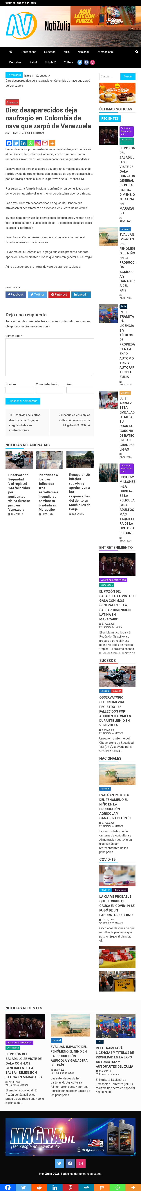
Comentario (14, 336)
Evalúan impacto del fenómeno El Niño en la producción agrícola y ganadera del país (127, 262)
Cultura (68, 62)
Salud (33, 62)
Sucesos (49, 52)
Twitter (38, 294)
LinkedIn (82, 294)
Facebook (17, 294)
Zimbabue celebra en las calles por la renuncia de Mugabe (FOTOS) (74, 420)
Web (69, 384)
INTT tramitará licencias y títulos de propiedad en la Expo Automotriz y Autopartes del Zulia (127, 344)
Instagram (81, 1163)
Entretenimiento (116, 547)
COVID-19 (107, 859)
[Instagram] (38, 143)
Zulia (67, 52)
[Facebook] (9, 143)
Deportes (15, 62)
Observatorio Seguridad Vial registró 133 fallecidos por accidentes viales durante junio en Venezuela (115, 711)
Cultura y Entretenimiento (126, 131)
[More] (52, 143)
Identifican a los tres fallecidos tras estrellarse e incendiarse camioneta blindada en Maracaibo (48, 492)
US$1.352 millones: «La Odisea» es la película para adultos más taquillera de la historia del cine (127, 505)
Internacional (105, 52)
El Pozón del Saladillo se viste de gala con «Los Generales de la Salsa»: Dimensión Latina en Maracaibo (127, 180)
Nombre (11, 384)
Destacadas (28, 52)
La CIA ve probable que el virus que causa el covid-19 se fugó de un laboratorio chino (117, 906)
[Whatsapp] (30, 143)
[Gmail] (45, 143)
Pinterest (60, 294)
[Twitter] (16, 143)
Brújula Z (50, 62)
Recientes (110, 118)
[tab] (110, 118)
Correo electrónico (48, 384)
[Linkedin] (23, 143)
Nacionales (110, 758)
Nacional (83, 52)
